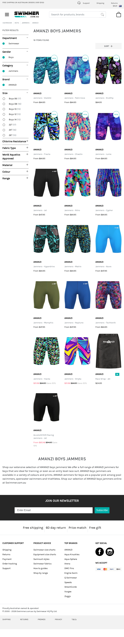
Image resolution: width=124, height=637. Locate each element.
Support (86, 3)
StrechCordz (70, 587)
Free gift (95, 527)
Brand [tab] (6, 79)
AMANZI (35, 23)
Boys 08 (15, 104)
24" (12, 130)
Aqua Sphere (70, 559)
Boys (11, 57)
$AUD (115, 6)
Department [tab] (9, 38)
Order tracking (9, 563)
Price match (77, 527)
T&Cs (74, 619)
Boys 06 (15, 98)
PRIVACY (58, 619)
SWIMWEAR (7, 23)
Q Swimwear (70, 577)
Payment (6, 559)
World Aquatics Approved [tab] (11, 156)
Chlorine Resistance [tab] (14, 141)
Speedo (68, 582)
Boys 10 (15, 109)
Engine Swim (71, 573)
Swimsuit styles (41, 559)
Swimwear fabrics (42, 563)
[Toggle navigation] (6, 14)
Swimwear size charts (44, 549)
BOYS (17, 23)
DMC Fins (69, 568)
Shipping (100, 3)
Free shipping (33, 527)
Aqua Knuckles (71, 554)
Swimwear (14, 43)
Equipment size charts (44, 554)
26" (12, 135)
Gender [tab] (6, 51)
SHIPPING (6, 619)
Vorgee (67, 591)
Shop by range (40, 573)
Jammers (13, 71)
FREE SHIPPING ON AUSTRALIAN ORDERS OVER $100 (23, 2)
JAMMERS (26, 23)
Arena (67, 563)
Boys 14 (15, 119)
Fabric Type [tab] (9, 147)
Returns (114, 3)
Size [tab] (4, 93)
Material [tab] (7, 165)
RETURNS (24, 619)
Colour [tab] (6, 171)
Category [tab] (7, 65)
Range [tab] (6, 178)
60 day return (56, 527)
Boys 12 (15, 114)
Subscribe (102, 510)
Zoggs (67, 596)
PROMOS (41, 619)
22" (12, 124)
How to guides (40, 568)
